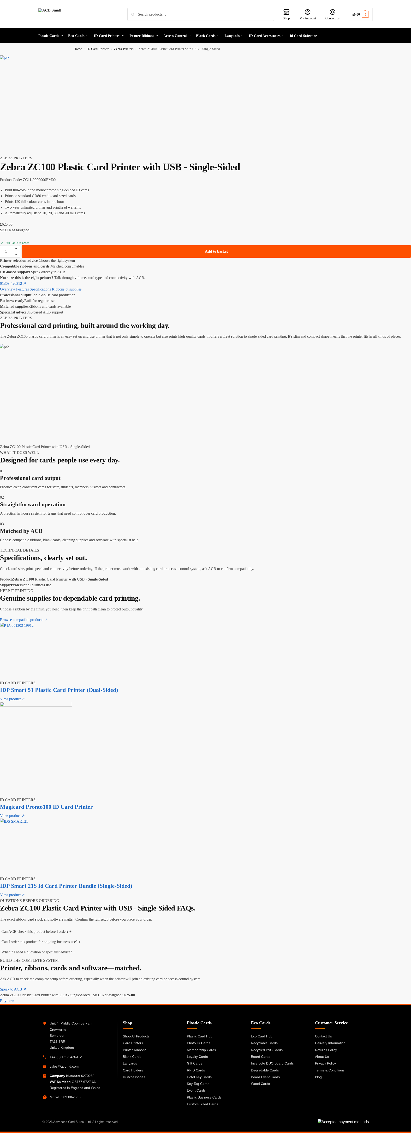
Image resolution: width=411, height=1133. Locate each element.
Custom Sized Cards (202, 1104)
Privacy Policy (325, 1063)
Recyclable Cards (264, 1043)
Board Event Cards (265, 1077)
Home (78, 49)
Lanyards (130, 1063)
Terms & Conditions (330, 1070)
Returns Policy (326, 1050)
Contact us (332, 18)
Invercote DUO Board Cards (272, 1063)
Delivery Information (330, 1043)
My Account (307, 18)
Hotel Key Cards (199, 1077)
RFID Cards (196, 1070)
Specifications (40, 289)
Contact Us (323, 1036)
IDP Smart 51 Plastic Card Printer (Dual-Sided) (59, 690)
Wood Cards (260, 1084)
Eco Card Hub (261, 1036)
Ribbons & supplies (67, 289)
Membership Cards (201, 1050)
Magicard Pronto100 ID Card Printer (46, 807)
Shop (286, 18)
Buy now (7, 1001)
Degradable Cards (265, 1070)
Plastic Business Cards (204, 1097)
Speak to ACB (13, 989)
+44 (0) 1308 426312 (66, 1057)
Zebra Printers (123, 49)
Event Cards (196, 1090)
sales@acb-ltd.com (64, 1066)
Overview (7, 289)
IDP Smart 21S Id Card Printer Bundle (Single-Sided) (66, 886)
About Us (322, 1057)
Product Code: (11, 180)
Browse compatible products (23, 620)
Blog (318, 1077)
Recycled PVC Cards (267, 1050)
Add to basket (216, 251)
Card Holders (133, 1070)
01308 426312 (13, 283)
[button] (361, 14)
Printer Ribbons (134, 1050)
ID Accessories (134, 1077)
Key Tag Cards (198, 1084)
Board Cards (260, 1057)
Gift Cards (194, 1063)
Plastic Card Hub (199, 1036)
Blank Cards (132, 1057)
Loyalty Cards (197, 1057)
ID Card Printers (98, 49)
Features (22, 289)
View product (12, 699)
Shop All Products (136, 1036)
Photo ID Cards (198, 1043)
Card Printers (133, 1043)
